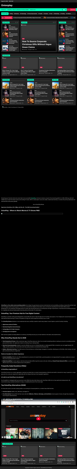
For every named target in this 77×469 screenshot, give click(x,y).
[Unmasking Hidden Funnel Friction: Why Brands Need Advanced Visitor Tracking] (66, 63)
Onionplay (7, 5)
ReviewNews (43, 467)
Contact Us (3, 9)
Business (17, 13)
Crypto (5, 67)
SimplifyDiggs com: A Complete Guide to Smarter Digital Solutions (5, 48)
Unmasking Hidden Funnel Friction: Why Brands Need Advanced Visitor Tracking (5, 41)
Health (41, 13)
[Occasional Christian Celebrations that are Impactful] (47, 63)
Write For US (32, 9)
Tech (51, 13)
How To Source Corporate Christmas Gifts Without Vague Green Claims (5, 27)
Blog (12, 13)
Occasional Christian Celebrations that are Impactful (49, 17)
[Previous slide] (16, 22)
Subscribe (73, 9)
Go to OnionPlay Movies (38, 204)
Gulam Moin (25, 49)
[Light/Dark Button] (63, 9)
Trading (63, 13)
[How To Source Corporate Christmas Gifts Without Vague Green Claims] (29, 63)
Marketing (57, 13)
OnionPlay (33, 198)
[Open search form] (65, 10)
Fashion (46, 13)
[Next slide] (17, 22)
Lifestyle (69, 13)
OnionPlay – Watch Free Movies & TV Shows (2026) (18, 9)
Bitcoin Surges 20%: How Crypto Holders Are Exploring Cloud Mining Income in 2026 (10, 72)
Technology (23, 13)
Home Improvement (33, 13)
